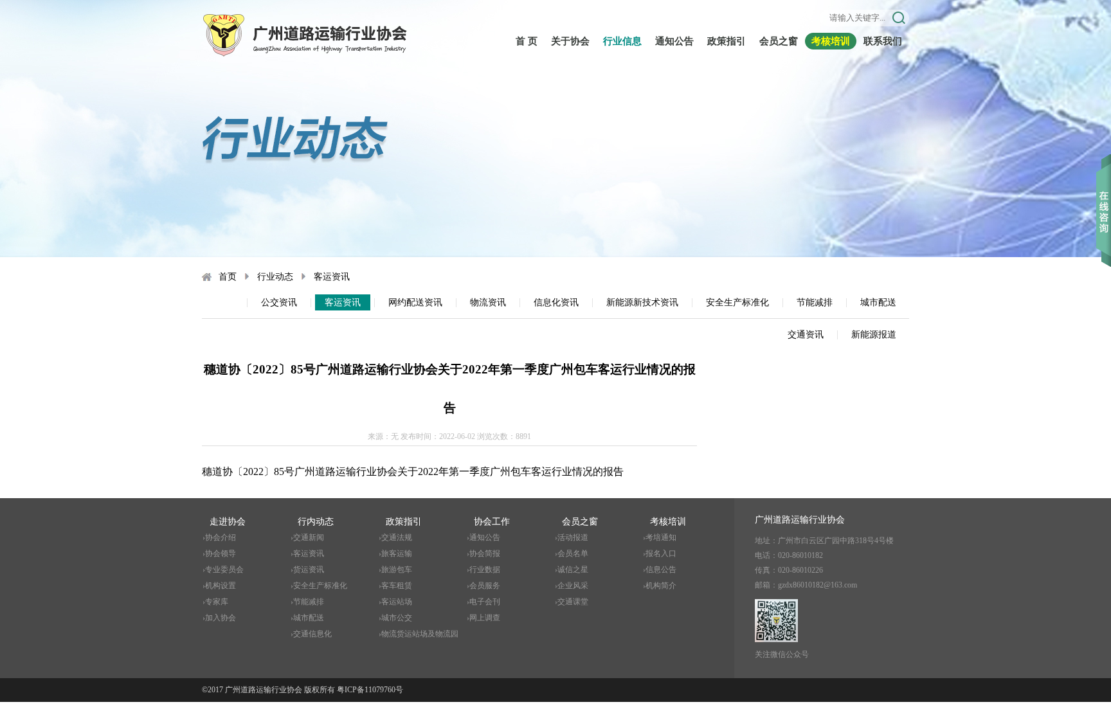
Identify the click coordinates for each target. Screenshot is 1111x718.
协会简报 (484, 553)
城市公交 (396, 617)
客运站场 (396, 601)
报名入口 (661, 553)
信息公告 (661, 569)
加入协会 (220, 617)
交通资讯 (806, 334)
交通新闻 (308, 537)
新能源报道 (873, 334)
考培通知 (661, 537)
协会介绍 (220, 537)
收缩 (1103, 192)
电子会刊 (484, 601)
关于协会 (570, 41)
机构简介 (661, 585)
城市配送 (878, 302)
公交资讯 (279, 302)
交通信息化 (312, 633)
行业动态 (275, 277)
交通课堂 (572, 601)
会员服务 (484, 585)
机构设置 (220, 585)
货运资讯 (308, 569)
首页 (228, 277)
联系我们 (882, 41)
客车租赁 (396, 585)
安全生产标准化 (737, 302)
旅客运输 (396, 553)
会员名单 (572, 553)
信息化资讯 (556, 302)
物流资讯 (488, 302)
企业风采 (572, 585)
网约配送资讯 (415, 302)
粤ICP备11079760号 (370, 689)
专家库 (216, 601)
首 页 (526, 41)
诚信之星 (572, 569)
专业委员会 (224, 569)
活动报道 (572, 537)
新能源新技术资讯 (642, 302)
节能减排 (815, 302)
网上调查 (484, 617)
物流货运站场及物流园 (419, 633)
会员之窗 (778, 41)
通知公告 (674, 41)
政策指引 (726, 41)
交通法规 (396, 537)
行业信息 (622, 41)
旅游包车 (396, 569)
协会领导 (220, 553)
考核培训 (830, 41)
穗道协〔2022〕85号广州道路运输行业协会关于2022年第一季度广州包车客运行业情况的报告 (413, 471)
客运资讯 (332, 277)
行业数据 (484, 569)
